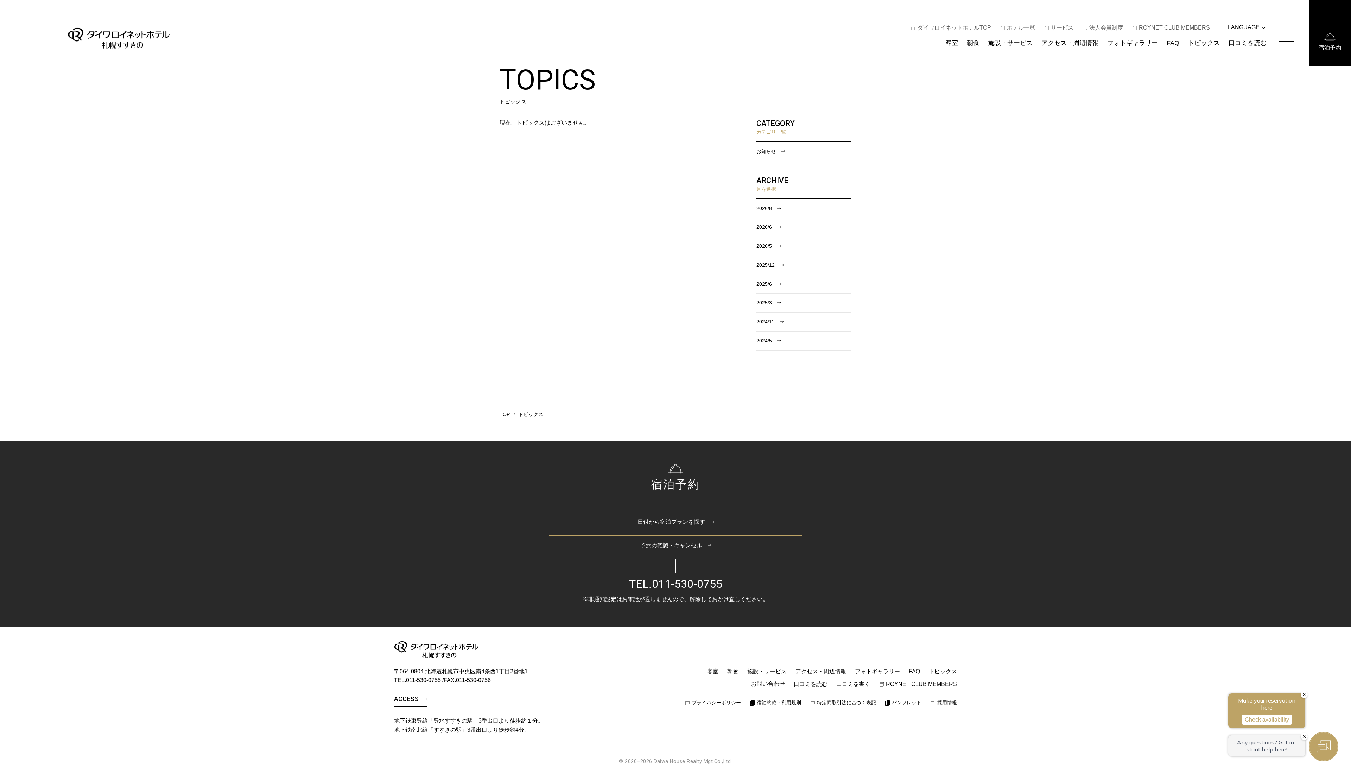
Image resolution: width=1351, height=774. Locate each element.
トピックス (1204, 42)
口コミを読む (1248, 42)
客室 (951, 42)
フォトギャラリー (1132, 42)
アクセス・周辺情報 (1069, 42)
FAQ (1173, 42)
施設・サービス (1010, 42)
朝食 (973, 42)
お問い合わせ (768, 684)
